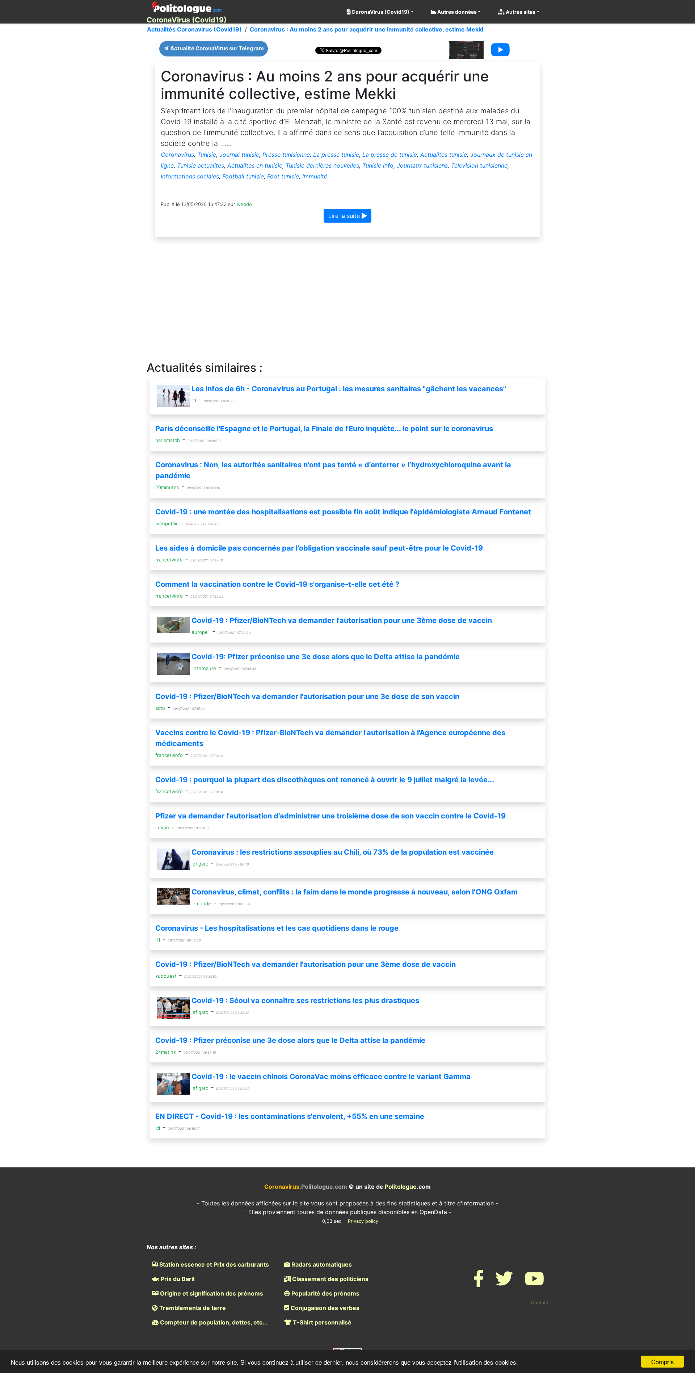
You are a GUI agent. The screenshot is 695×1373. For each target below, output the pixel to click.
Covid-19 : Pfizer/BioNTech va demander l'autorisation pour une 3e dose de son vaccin (307, 696)
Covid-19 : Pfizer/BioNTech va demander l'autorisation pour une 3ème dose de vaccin (341, 620)
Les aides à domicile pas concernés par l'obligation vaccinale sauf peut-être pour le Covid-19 (319, 548)
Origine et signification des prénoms (211, 1293)
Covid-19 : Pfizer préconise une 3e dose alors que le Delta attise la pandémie (290, 1040)
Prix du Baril (176, 1279)
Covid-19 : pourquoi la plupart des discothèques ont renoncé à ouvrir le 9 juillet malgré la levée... (324, 779)
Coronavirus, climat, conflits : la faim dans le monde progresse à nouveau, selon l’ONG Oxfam (354, 892)
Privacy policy (363, 1221)
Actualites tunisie (443, 154)
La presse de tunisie (389, 154)
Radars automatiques (321, 1264)
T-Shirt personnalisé (321, 1322)
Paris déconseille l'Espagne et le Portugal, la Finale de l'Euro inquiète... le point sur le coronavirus (324, 428)
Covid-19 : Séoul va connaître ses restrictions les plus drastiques (305, 1000)
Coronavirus (177, 154)
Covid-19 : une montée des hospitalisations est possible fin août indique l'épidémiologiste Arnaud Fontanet (343, 511)
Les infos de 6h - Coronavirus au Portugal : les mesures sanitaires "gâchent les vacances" (348, 388)
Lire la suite (345, 215)
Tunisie (206, 154)
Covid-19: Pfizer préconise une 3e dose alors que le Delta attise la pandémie (325, 656)
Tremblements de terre (192, 1307)
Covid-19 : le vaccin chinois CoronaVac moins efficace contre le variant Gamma (331, 1076)
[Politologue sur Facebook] (478, 1283)
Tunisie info (377, 165)
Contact (539, 1302)
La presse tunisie (336, 154)
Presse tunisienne (286, 154)
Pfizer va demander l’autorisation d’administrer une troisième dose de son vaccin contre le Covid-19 (330, 816)
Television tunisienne (479, 165)
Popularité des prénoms (324, 1293)
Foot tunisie (283, 176)
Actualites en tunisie (254, 165)
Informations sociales (190, 176)
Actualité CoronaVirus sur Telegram (216, 48)
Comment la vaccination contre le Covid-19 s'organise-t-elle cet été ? (277, 584)
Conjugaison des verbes (324, 1307)
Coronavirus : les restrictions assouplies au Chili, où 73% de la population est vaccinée (342, 852)
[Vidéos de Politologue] (534, 1283)
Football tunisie (243, 176)
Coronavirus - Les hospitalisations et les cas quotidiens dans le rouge (277, 928)
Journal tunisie (239, 154)
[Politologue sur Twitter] (504, 1283)
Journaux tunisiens (422, 165)
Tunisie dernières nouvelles (322, 165)
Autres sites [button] (520, 12)
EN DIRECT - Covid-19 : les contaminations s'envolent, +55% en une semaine (289, 1116)
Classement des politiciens (329, 1279)
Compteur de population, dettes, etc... (213, 1322)
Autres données (456, 12)
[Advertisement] (347, 299)
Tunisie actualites (200, 165)
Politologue (401, 1186)
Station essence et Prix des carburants (213, 1264)
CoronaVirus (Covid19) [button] (379, 12)
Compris (662, 1361)
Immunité (314, 176)
